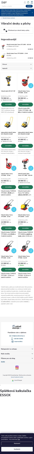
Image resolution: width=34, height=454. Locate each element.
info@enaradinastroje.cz (18, 336)
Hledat (29, 6)
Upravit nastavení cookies (17, 377)
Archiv (3, 361)
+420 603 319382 (18, 338)
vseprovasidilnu (18, 341)
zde (19, 439)
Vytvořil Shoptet (18, 380)
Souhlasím (17, 449)
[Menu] (32, 2)
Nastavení (17, 443)
